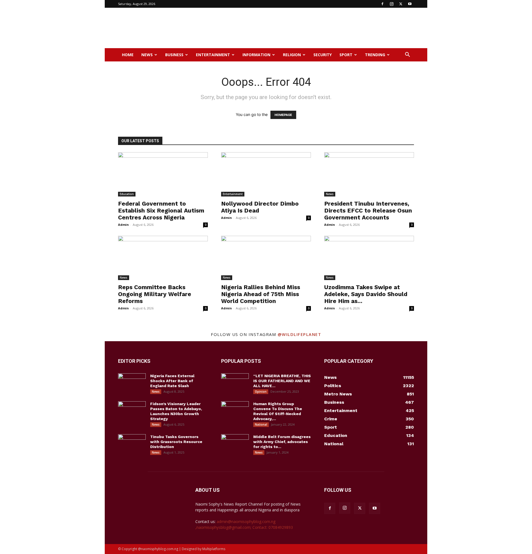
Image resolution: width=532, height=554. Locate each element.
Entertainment (213, 54)
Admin (123, 224)
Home (128, 54)
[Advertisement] (313, 27)
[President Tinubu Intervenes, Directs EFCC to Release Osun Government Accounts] (369, 174)
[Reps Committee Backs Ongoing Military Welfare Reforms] (163, 258)
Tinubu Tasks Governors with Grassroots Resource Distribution (176, 441)
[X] (401, 4)
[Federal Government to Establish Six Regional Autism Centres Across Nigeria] (163, 174)
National (261, 424)
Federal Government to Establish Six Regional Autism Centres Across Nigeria (161, 210)
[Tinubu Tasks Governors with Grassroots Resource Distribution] (132, 444)
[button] (407, 55)
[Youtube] (410, 4)
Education (127, 194)
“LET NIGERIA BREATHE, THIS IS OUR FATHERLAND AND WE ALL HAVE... (282, 381)
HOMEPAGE (283, 115)
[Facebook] (382, 4)
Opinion (261, 392)
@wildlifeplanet (299, 334)
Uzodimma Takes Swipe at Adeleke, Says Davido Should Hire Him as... (365, 294)
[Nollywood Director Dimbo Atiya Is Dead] (266, 174)
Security (322, 54)
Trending (375, 54)
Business (174, 54)
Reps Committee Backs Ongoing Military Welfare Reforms (154, 294)
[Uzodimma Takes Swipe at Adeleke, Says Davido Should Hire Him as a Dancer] (369, 258)
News (147, 54)
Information (256, 54)
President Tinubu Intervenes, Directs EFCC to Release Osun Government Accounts (368, 210)
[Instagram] (391, 4)
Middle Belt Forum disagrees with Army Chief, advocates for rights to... (282, 441)
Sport (345, 54)
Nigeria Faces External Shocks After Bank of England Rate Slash (172, 381)
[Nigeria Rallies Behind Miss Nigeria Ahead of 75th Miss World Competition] (266, 258)
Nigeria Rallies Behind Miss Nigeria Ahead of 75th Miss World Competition (260, 294)
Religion (292, 54)
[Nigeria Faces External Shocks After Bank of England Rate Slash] (132, 383)
